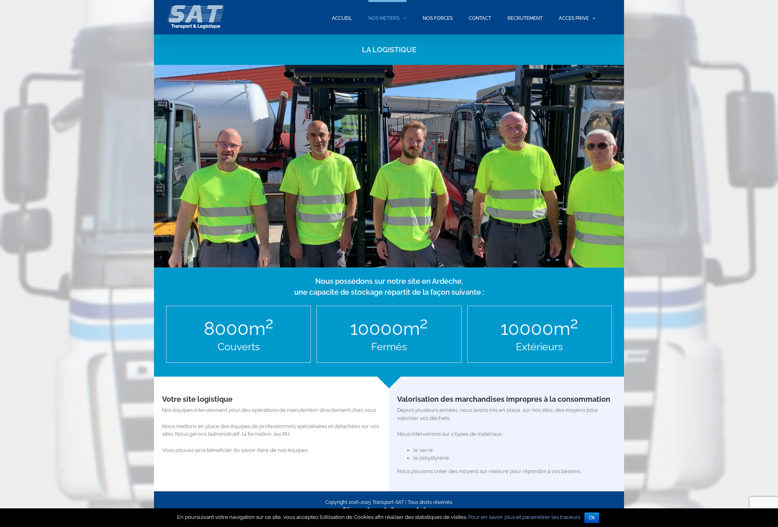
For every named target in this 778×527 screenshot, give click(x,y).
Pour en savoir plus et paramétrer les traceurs (524, 517)
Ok (592, 518)
